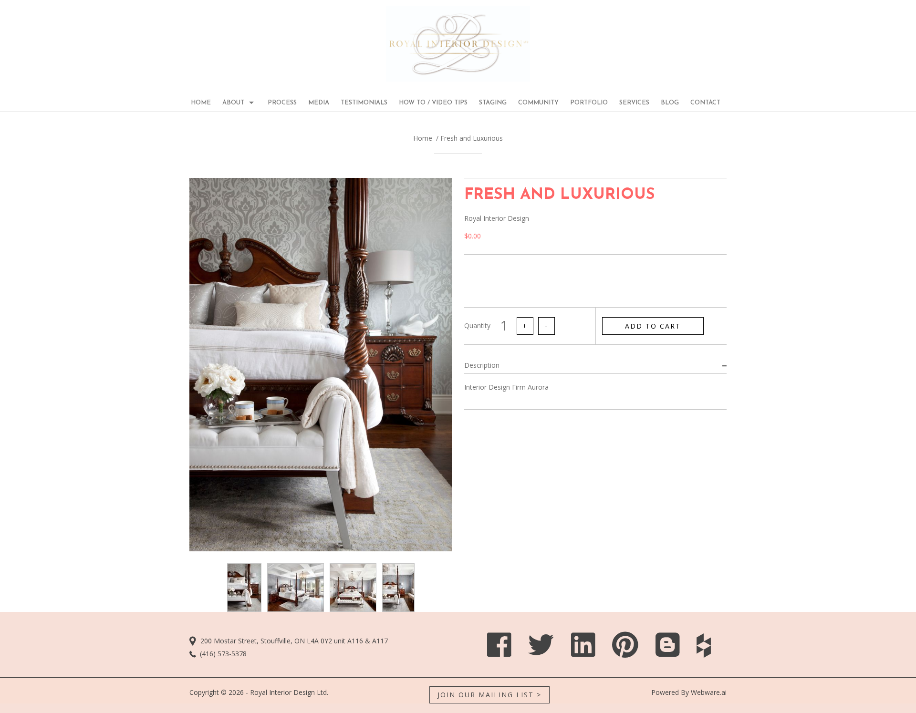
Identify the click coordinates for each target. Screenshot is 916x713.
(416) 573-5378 (223, 653)
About (233, 103)
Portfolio (589, 103)
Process (282, 103)
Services (634, 103)
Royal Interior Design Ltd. (289, 692)
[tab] (595, 365)
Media (318, 103)
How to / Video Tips (433, 103)
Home (422, 138)
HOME (201, 103)
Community (538, 103)
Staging (493, 103)
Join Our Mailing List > (489, 694)
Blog (670, 103)
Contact (705, 103)
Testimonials (364, 103)
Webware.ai (709, 692)
